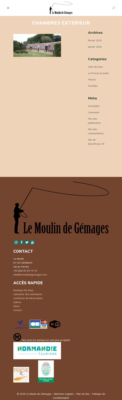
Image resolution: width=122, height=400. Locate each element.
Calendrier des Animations (27, 294)
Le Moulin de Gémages (38, 393)
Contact (17, 310)
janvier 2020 (95, 46)
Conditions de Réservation (28, 298)
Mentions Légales (64, 393)
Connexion (93, 112)
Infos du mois (95, 66)
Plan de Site (82, 393)
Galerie (17, 302)
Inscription (93, 105)
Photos (92, 79)
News (16, 306)
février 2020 (95, 40)
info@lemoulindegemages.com (30, 274)
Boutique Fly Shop (23, 290)
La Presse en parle (98, 73)
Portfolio (93, 85)
